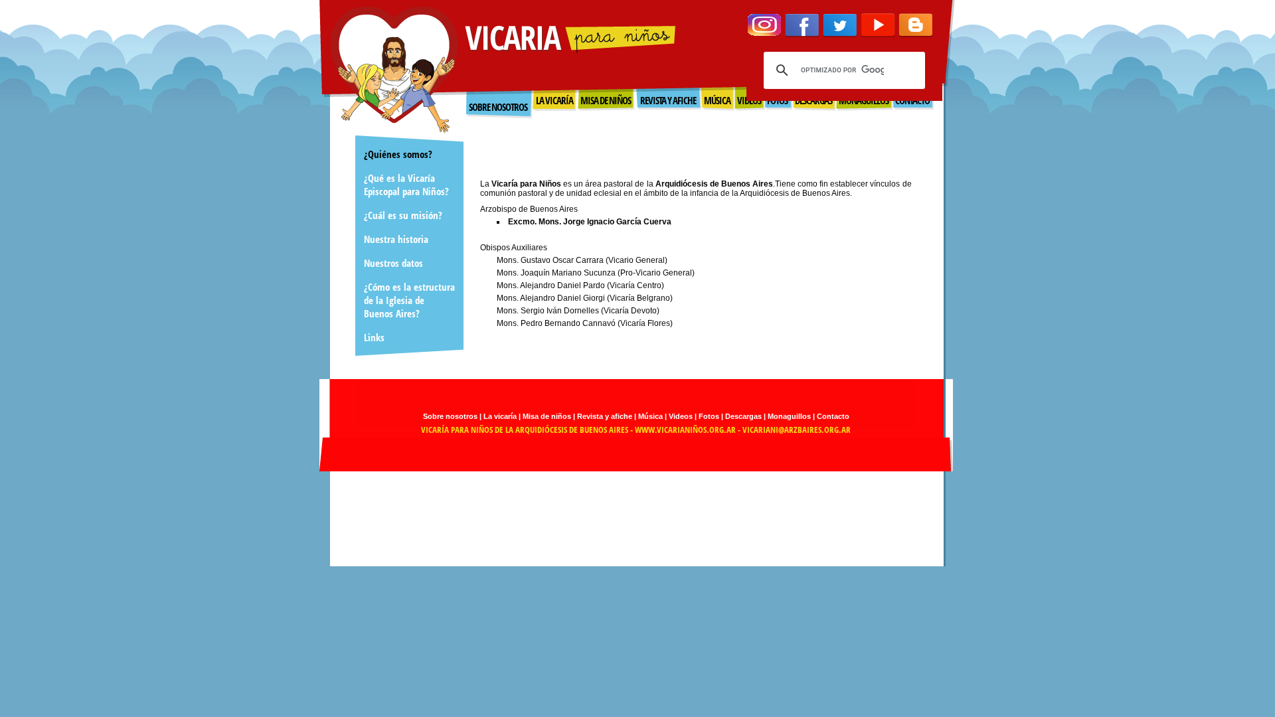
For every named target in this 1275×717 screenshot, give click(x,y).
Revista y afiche (604, 416)
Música (650, 416)
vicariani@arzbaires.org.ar (796, 430)
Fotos (709, 416)
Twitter (840, 25)
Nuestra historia (396, 239)
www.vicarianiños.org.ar (685, 430)
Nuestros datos (393, 263)
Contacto (833, 416)
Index (394, 70)
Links (374, 337)
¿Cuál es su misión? (403, 215)
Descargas (743, 416)
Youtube (878, 25)
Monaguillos (789, 416)
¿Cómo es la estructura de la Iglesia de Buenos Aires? (409, 300)
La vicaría (500, 416)
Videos (681, 416)
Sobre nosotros (498, 107)
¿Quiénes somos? (398, 154)
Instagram (764, 25)
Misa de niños (547, 416)
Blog (915, 25)
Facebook (802, 25)
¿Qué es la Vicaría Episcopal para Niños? (406, 184)
